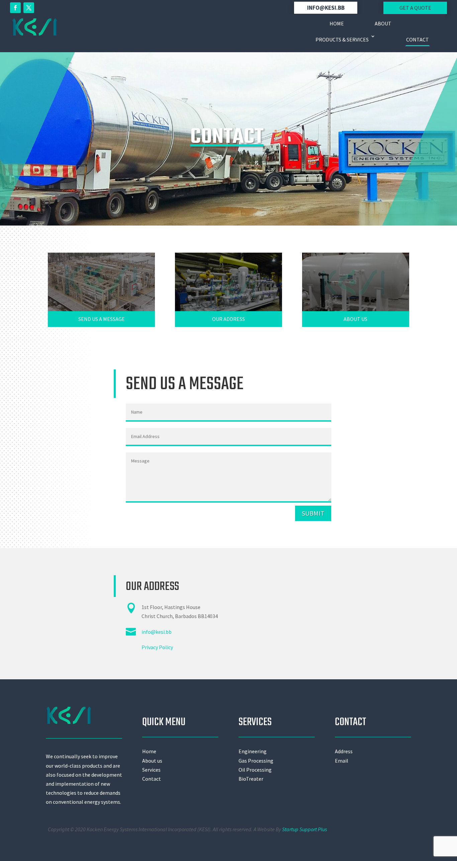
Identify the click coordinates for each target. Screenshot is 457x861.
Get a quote (415, 7)
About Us (355, 319)
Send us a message (101, 319)
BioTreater (251, 778)
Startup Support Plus (304, 829)
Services (151, 769)
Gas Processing (256, 760)
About (383, 23)
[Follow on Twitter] (28, 7)
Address (344, 751)
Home (337, 23)
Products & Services (342, 39)
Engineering (253, 751)
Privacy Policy (157, 647)
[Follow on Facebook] (15, 7)
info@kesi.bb (326, 7)
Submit (313, 513)
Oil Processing (255, 769)
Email (341, 760)
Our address (228, 319)
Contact (417, 39)
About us (152, 760)
